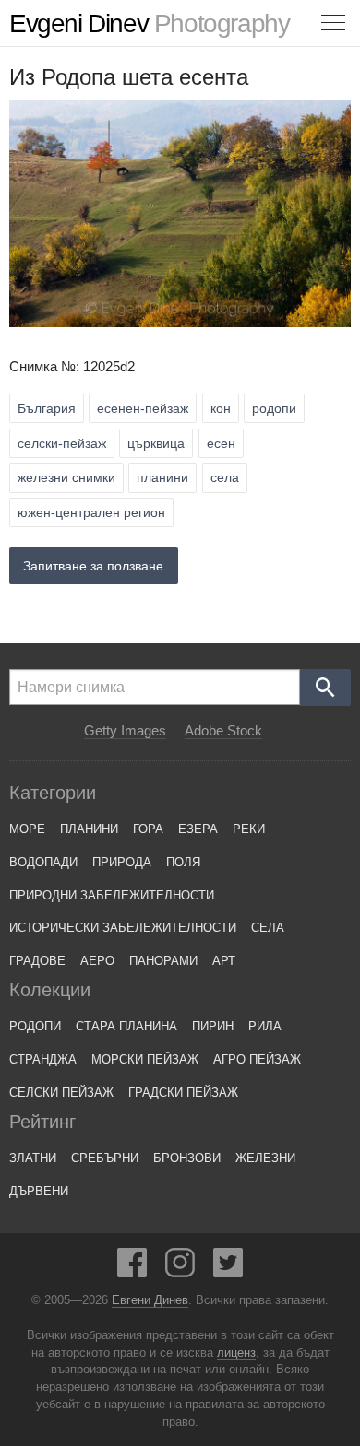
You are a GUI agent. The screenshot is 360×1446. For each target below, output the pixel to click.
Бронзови (187, 1158)
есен (221, 443)
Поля (183, 862)
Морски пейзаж (144, 1059)
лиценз (236, 1352)
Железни (265, 1158)
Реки (249, 829)
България (47, 408)
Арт (223, 961)
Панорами (163, 961)
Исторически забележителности (122, 928)
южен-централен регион (91, 512)
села (224, 477)
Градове (37, 961)
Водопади (43, 862)
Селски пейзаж (61, 1092)
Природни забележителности (111, 895)
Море (27, 829)
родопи (274, 408)
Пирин (213, 1026)
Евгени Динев (150, 1300)
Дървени (38, 1191)
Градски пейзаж (183, 1092)
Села (267, 928)
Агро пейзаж (257, 1059)
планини (162, 477)
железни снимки (66, 477)
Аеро (97, 961)
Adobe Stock (223, 730)
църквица (156, 443)
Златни (32, 1158)
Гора (148, 829)
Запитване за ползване (93, 565)
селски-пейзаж (62, 443)
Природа (121, 862)
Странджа (43, 1059)
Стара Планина (126, 1026)
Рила (265, 1026)
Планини (89, 829)
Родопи (35, 1026)
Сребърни (104, 1158)
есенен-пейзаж (142, 408)
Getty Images (125, 730)
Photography (149, 23)
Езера (198, 829)
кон (220, 408)
